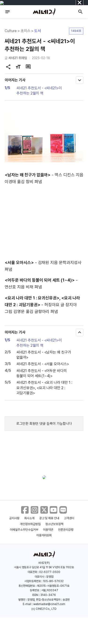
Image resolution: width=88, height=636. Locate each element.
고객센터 (69, 518)
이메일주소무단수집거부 (24, 529)
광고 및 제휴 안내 (49, 518)
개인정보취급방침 (30, 524)
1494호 (76, 31)
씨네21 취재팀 (17, 58)
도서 (37, 31)
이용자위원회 (44, 535)
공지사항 (14, 518)
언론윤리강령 (65, 529)
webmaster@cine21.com (49, 604)
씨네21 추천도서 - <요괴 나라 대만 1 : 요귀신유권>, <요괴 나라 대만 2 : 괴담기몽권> (44, 387)
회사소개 (29, 518)
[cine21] (44, 12)
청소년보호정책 (54, 524)
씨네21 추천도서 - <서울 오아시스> (42, 364)
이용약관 (48, 529)
